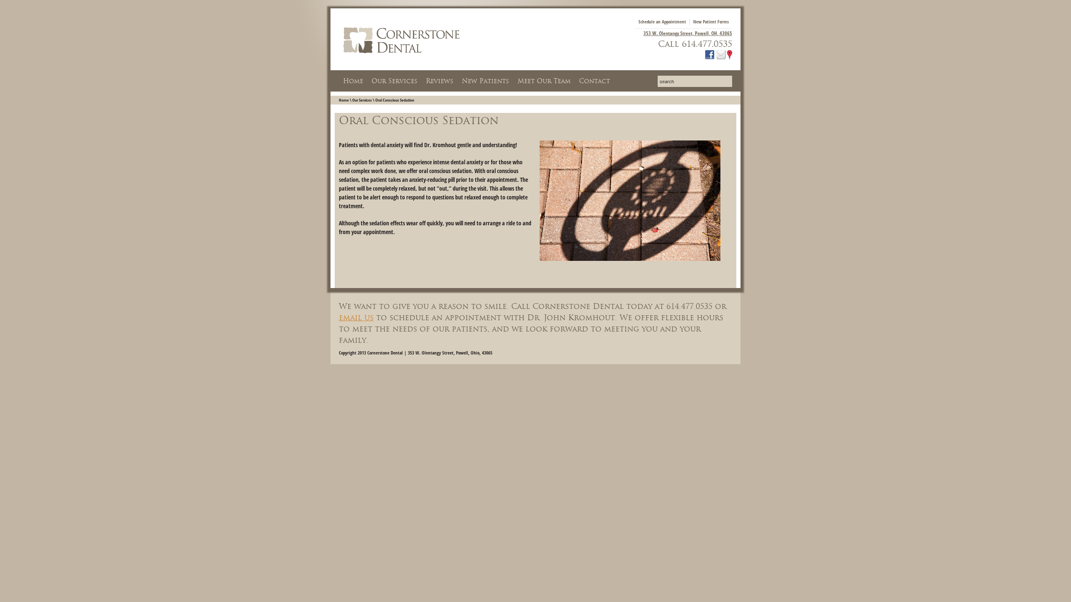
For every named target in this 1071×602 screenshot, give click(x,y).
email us (356, 317)
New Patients (485, 81)
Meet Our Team (544, 81)
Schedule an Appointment (662, 21)
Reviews (440, 81)
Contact (594, 81)
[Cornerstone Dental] (401, 57)
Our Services (395, 81)
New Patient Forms (711, 21)
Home (353, 81)
